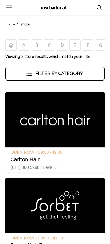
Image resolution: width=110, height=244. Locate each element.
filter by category (59, 73)
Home (10, 24)
